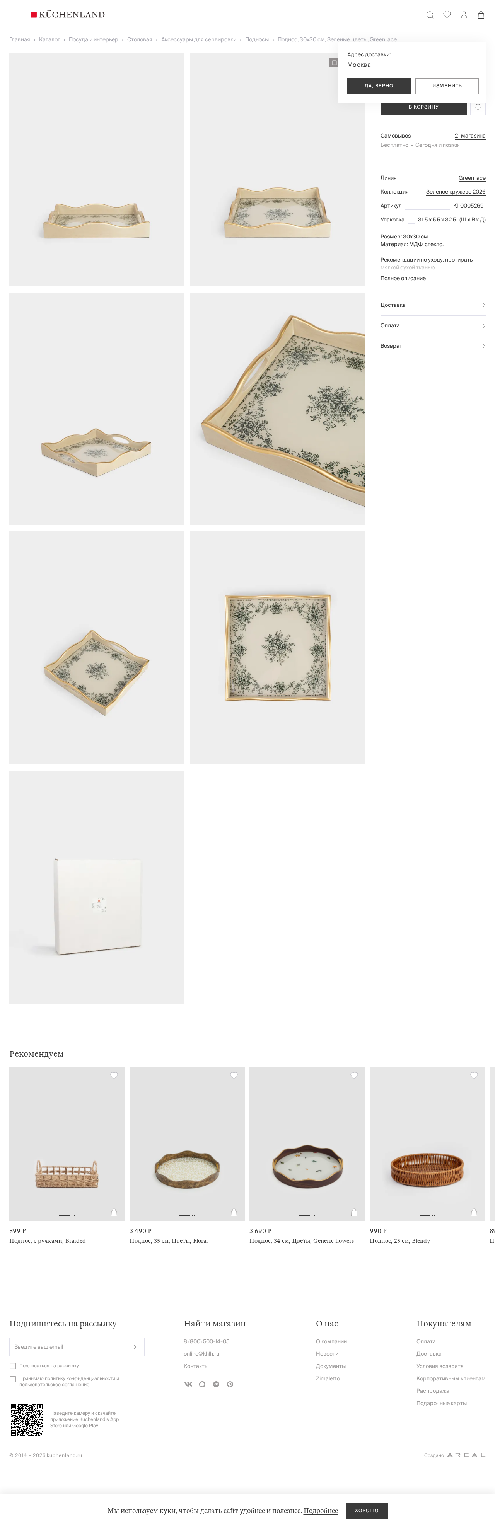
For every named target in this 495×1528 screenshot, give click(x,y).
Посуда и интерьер (93, 40)
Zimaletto (328, 1379)
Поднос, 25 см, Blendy (400, 1240)
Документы (331, 1366)
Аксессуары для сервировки (198, 40)
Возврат (391, 346)
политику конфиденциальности (80, 1379)
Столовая (139, 40)
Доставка (393, 305)
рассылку (68, 1366)
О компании (331, 1342)
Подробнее (321, 1511)
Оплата (390, 325)
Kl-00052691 (469, 206)
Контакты (196, 1366)
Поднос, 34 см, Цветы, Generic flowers (301, 1240)
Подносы (257, 40)
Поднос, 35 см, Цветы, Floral (169, 1240)
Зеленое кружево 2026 (456, 192)
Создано (434, 1455)
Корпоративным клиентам (451, 1379)
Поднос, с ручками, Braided (47, 1240)
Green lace (472, 178)
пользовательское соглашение (54, 1385)
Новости (327, 1354)
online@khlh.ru (201, 1354)
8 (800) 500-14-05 (206, 1342)
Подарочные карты (441, 1403)
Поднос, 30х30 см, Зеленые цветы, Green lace (337, 40)
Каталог (49, 40)
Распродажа (432, 1391)
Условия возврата (440, 1366)
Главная (19, 40)
